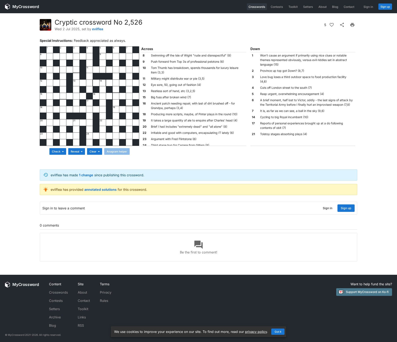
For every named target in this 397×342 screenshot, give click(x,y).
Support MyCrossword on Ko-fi (367, 292)
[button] (193, 55)
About (322, 6)
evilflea (97, 29)
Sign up (385, 6)
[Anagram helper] (117, 151)
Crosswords (257, 6)
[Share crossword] (342, 25)
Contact (349, 6)
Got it (278, 331)
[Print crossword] (352, 25)
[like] (332, 25)
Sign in (368, 6)
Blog (335, 6)
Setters (308, 6)
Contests (277, 6)
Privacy (105, 292)
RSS (81, 325)
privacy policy (256, 332)
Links (82, 317)
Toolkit (293, 6)
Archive (55, 317)
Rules (104, 301)
